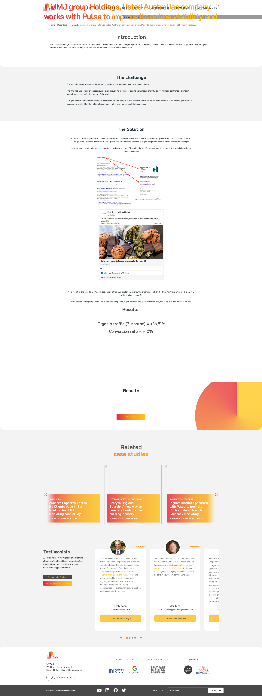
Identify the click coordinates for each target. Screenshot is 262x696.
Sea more (91, 509)
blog (124, 7)
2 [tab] (129, 638)
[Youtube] (99, 690)
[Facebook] (115, 690)
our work (139, 7)
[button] (139, 7)
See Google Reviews (57, 577)
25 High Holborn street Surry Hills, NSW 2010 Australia (64, 668)
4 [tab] (135, 638)
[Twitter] (124, 690)
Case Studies (63, 24)
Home (52, 24)
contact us (182, 7)
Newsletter (157, 690)
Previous (45, 494)
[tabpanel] (120, 590)
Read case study (121, 618)
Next (216, 494)
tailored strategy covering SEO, (114, 574)
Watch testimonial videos (58, 583)
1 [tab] (127, 638)
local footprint (160, 7)
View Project (131, 416)
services (92, 7)
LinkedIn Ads (78, 24)
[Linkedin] (107, 690)
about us (109, 7)
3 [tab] (132, 638)
